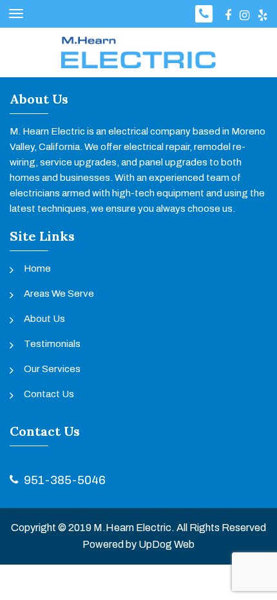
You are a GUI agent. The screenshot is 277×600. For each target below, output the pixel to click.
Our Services (52, 369)
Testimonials (52, 344)
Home (37, 268)
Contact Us (49, 394)
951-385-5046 (65, 480)
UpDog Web (166, 544)
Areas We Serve (59, 293)
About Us (44, 319)
